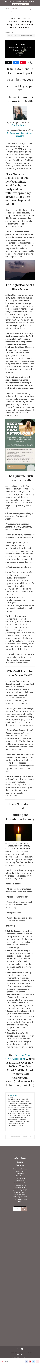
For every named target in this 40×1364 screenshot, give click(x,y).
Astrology (12, 35)
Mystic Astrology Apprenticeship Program (20, 134)
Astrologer (18, 1058)
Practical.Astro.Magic (21, 125)
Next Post (27, 1137)
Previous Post (14, 1137)
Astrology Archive (26, 35)
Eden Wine (10, 32)
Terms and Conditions (20, 1358)
